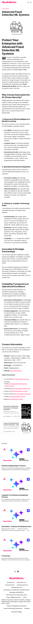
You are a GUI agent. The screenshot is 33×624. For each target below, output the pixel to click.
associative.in (11, 582)
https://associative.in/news (15, 399)
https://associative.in (16, 371)
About (25, 597)
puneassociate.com (22, 585)
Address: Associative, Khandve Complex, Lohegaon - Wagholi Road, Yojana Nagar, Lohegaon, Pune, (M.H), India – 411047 (16, 601)
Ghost (20, 611)
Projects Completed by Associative (16, 606)
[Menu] (31, 2)
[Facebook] (18, 571)
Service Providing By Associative (13, 608)
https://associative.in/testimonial (21, 388)
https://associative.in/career (17, 396)
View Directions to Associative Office (16, 595)
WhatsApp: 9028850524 (16, 592)
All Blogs (26, 608)
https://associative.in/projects (22, 394)
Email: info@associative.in (13, 597)
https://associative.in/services (20, 379)
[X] (15, 571)
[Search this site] (28, 2)
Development (5, 8)
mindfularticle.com (16, 587)
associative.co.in (21, 582)
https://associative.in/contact (19, 391)
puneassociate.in (10, 585)
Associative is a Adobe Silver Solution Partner (16, 590)
